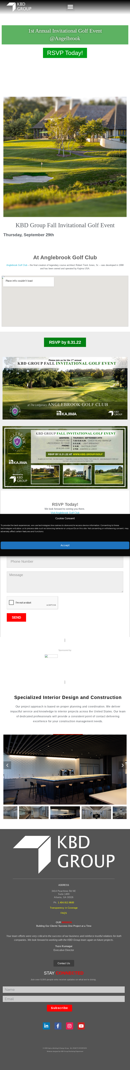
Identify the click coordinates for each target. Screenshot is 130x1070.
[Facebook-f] (58, 1025)
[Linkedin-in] (46, 1025)
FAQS (64, 913)
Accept (65, 545)
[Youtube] (81, 1025)
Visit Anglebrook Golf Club (65, 512)
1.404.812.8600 (66, 902)
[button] (70, 6)
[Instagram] (69, 1025)
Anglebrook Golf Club (16, 265)
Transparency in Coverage (64, 908)
